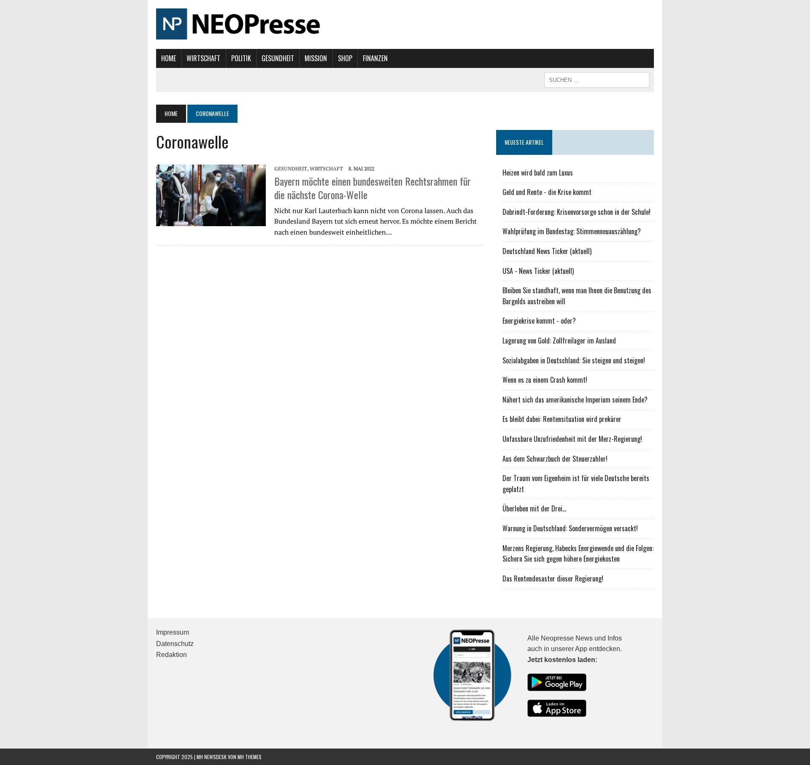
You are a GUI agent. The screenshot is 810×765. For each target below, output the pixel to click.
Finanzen (375, 58)
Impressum (172, 632)
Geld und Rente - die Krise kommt (546, 192)
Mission (316, 58)
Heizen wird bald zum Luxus (537, 173)
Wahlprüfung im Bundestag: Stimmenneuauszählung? (571, 231)
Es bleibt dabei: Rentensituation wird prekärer (561, 419)
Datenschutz (175, 643)
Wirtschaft (203, 58)
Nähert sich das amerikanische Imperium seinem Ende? (575, 400)
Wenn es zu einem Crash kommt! (544, 380)
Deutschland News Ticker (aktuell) (546, 251)
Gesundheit (278, 58)
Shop (345, 58)
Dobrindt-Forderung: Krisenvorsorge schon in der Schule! (576, 212)
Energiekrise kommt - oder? (539, 321)
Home (168, 58)
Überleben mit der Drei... (534, 508)
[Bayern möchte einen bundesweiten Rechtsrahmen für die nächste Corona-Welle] (211, 194)
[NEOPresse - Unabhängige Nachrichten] (405, 24)
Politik (241, 58)
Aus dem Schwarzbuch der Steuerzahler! (555, 459)
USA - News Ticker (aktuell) (538, 271)
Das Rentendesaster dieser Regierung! (552, 578)
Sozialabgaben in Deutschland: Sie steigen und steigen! (573, 360)
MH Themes (250, 756)
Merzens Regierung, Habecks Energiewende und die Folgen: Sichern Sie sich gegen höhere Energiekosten (577, 553)
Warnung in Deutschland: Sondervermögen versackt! (570, 528)
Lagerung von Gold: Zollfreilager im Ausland (559, 340)
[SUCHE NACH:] (597, 79)
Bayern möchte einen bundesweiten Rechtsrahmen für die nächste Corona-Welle (372, 187)
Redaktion (171, 654)
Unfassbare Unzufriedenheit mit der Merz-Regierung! (572, 439)
